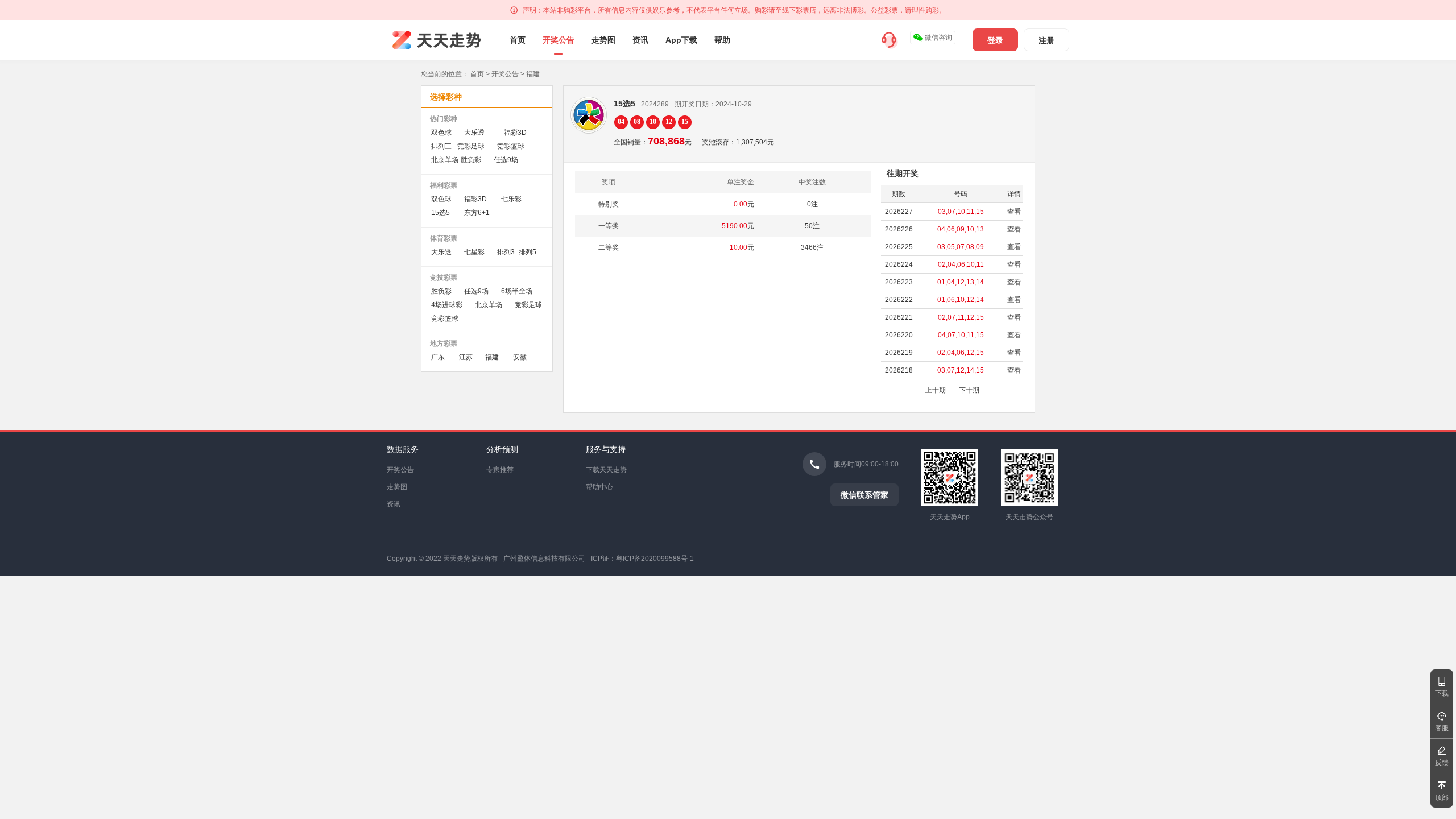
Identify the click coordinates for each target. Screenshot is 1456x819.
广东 (438, 357)
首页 (518, 39)
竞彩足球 (471, 146)
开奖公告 (558, 39)
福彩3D (515, 132)
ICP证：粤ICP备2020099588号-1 (642, 558)
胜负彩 (471, 160)
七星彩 (474, 252)
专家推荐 (500, 470)
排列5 (527, 252)
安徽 (520, 357)
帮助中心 (599, 487)
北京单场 (444, 160)
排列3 (506, 252)
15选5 (440, 213)
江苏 (466, 357)
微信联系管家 (864, 494)
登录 (995, 40)
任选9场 (506, 160)
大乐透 (474, 132)
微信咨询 (938, 38)
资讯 (640, 39)
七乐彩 (511, 199)
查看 (1014, 212)
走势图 (603, 39)
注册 (1046, 40)
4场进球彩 (446, 305)
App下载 (681, 39)
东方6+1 (477, 213)
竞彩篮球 (510, 146)
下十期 (969, 390)
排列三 (441, 146)
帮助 (722, 39)
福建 (492, 357)
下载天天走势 (606, 470)
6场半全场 (516, 291)
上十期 (935, 390)
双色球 (441, 132)
